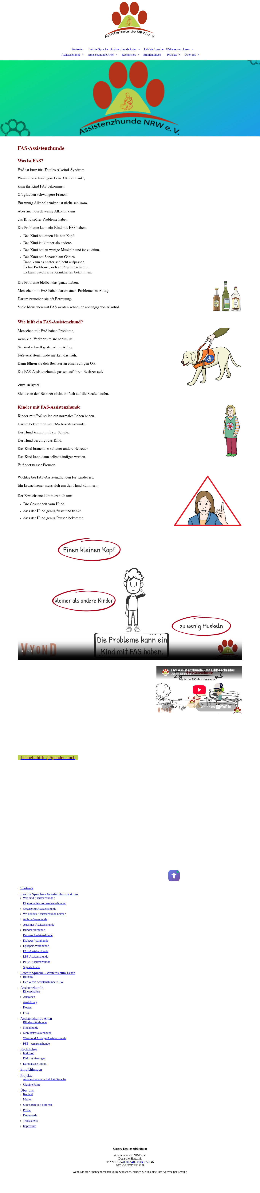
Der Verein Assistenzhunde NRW (43, 982)
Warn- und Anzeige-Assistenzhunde (44, 1038)
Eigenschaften (31, 991)
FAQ (26, 1012)
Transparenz (30, 1120)
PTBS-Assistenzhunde (36, 961)
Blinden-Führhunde (35, 1022)
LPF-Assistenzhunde (35, 956)
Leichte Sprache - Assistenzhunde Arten (112, 49)
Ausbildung (30, 1002)
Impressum (29, 1126)
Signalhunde (30, 1027)
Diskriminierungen (34, 1058)
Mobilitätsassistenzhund (37, 1033)
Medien (27, 1099)
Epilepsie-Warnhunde (36, 945)
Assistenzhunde (70, 54)
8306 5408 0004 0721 (136, 1162)
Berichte (28, 976)
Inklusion (28, 1053)
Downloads (30, 1115)
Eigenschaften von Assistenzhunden (44, 903)
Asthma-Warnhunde (35, 919)
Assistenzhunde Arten (101, 54)
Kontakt (28, 1094)
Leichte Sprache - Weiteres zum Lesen (167, 49)
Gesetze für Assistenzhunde (39, 908)
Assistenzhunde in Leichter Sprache (44, 1079)
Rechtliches (129, 54)
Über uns (190, 54)
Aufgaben (29, 996)
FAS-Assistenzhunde (35, 951)
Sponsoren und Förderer (37, 1104)
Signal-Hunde (31, 967)
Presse (27, 1110)
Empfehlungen (152, 54)
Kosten (27, 1007)
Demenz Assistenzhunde (38, 935)
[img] (130, 20)
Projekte (172, 54)
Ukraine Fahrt (31, 1084)
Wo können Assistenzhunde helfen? (44, 914)
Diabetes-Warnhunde (35, 940)
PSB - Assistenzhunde (36, 1043)
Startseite (77, 49)
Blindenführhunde (34, 930)
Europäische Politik (34, 1063)
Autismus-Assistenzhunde (38, 924)
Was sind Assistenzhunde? (39, 898)
